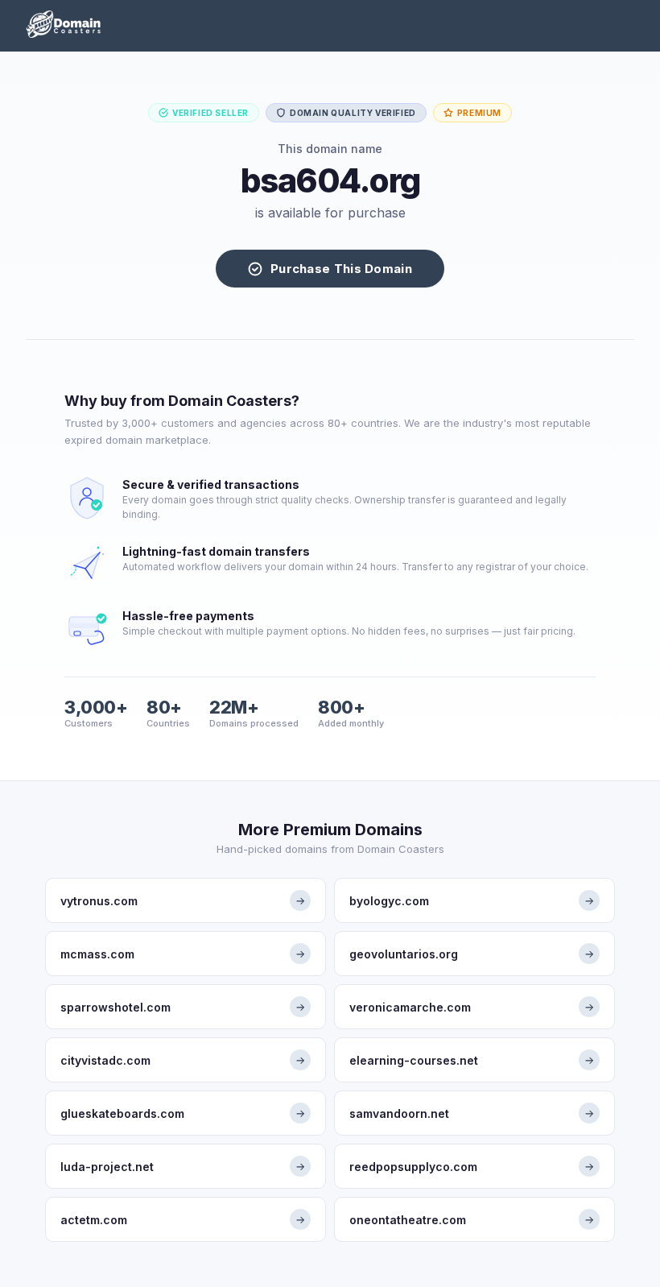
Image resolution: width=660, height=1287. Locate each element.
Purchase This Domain (341, 268)
